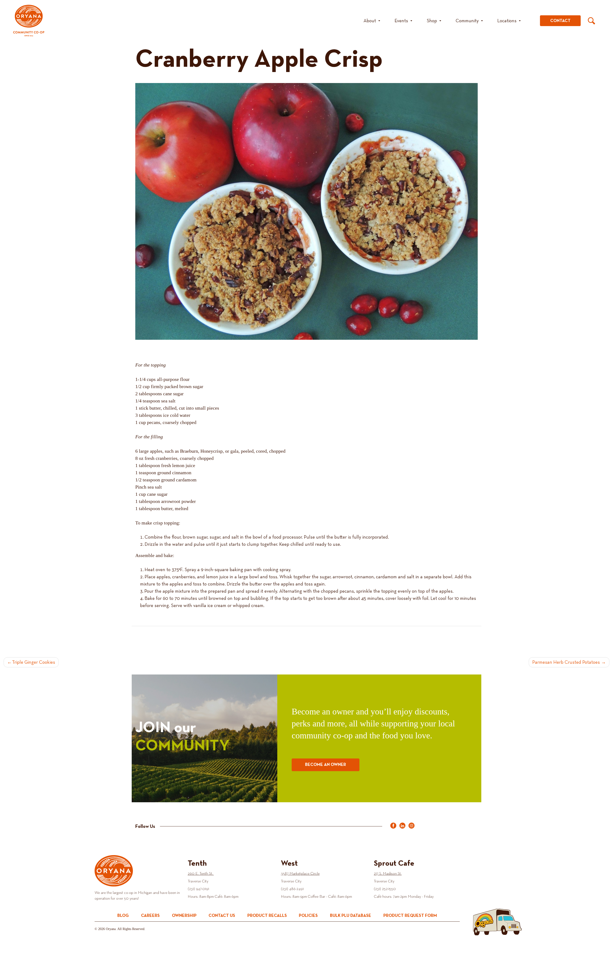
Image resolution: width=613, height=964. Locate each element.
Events (401, 20)
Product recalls (267, 916)
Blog (123, 916)
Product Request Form (410, 916)
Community (467, 20)
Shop (432, 20)
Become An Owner (325, 765)
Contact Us (222, 916)
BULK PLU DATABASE (350, 916)
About (369, 20)
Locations (507, 20)
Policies (308, 916)
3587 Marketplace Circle (300, 874)
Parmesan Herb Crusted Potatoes (566, 662)
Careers (150, 916)
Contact (560, 21)
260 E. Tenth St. (201, 874)
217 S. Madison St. (388, 874)
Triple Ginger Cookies (33, 662)
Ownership (184, 916)
